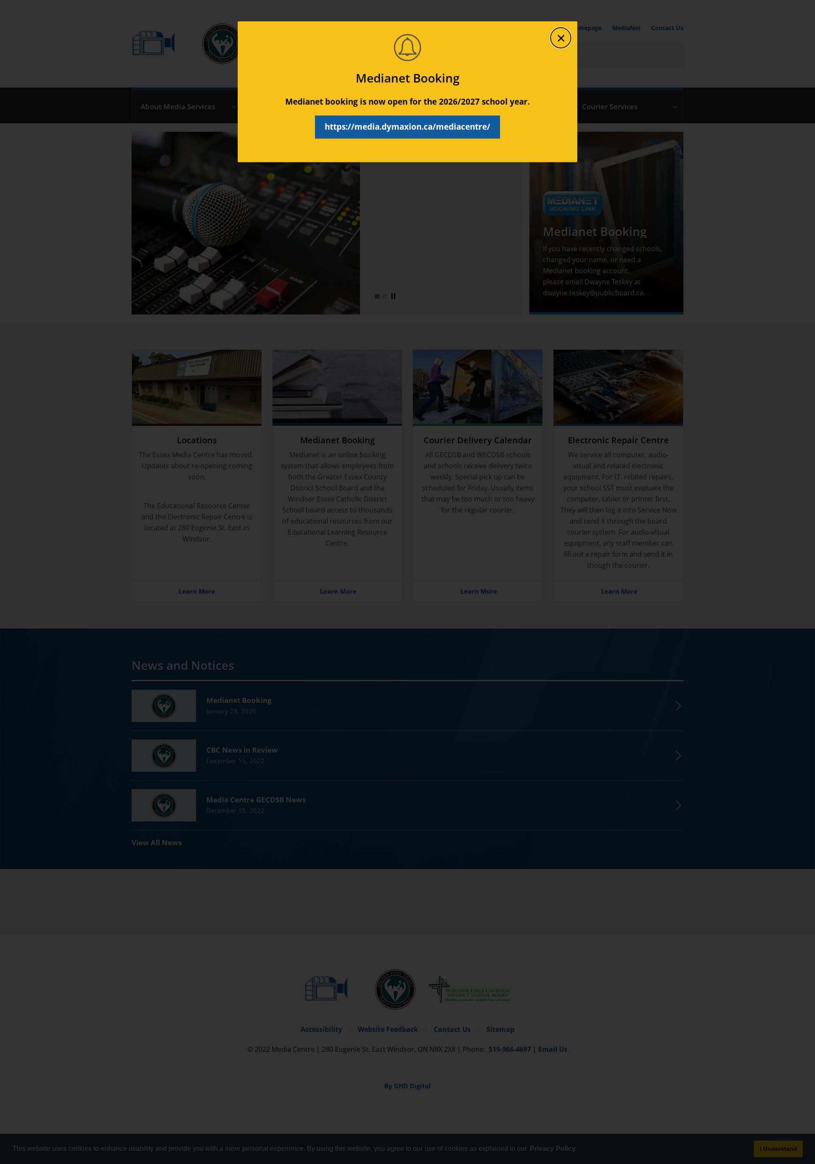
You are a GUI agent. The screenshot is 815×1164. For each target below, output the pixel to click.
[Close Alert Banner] (561, 38)
